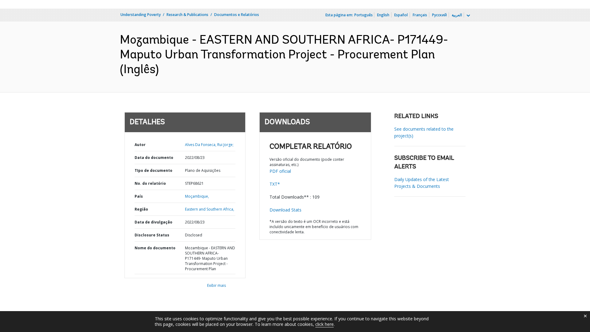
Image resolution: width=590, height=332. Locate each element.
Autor (140, 144)
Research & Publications (187, 14)
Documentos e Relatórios (236, 14)
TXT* (274, 184)
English (383, 15)
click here (324, 324)
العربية (457, 15)
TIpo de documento (153, 170)
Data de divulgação (153, 222)
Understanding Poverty (140, 14)
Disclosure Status (152, 235)
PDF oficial (280, 171)
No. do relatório (150, 183)
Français (420, 15)
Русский (439, 15)
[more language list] (467, 15)
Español (401, 15)
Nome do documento (155, 248)
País (139, 196)
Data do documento (154, 157)
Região (141, 209)
